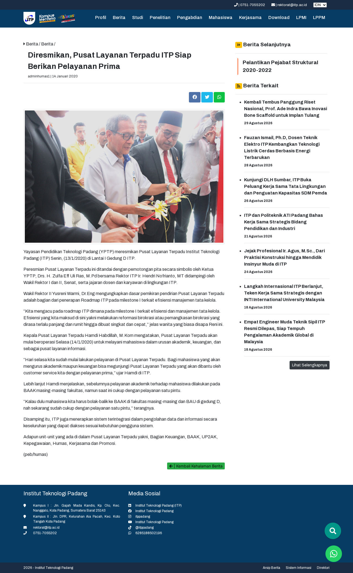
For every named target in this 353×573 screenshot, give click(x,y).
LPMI (301, 17)
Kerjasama (250, 17)
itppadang (142, 516)
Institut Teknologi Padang (154, 511)
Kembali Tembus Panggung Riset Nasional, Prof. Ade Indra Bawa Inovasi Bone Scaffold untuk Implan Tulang (285, 109)
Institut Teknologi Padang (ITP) (158, 505)
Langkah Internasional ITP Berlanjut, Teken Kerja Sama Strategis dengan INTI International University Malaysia (284, 293)
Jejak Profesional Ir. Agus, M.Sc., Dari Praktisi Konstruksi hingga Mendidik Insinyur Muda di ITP (284, 257)
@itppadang (144, 527)
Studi (137, 17)
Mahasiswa (220, 17)
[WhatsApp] (219, 97)
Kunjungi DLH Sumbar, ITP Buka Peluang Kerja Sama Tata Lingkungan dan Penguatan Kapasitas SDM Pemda (285, 186)
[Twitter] (207, 97)
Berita (119, 17)
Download (279, 17)
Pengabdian (189, 17)
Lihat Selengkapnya (309, 365)
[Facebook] (195, 97)
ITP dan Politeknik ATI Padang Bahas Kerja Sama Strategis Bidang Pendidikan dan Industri (283, 222)
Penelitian (160, 17)
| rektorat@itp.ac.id (291, 5)
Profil (100, 17)
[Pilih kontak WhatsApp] (333, 553)
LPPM (319, 17)
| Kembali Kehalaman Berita (198, 466)
